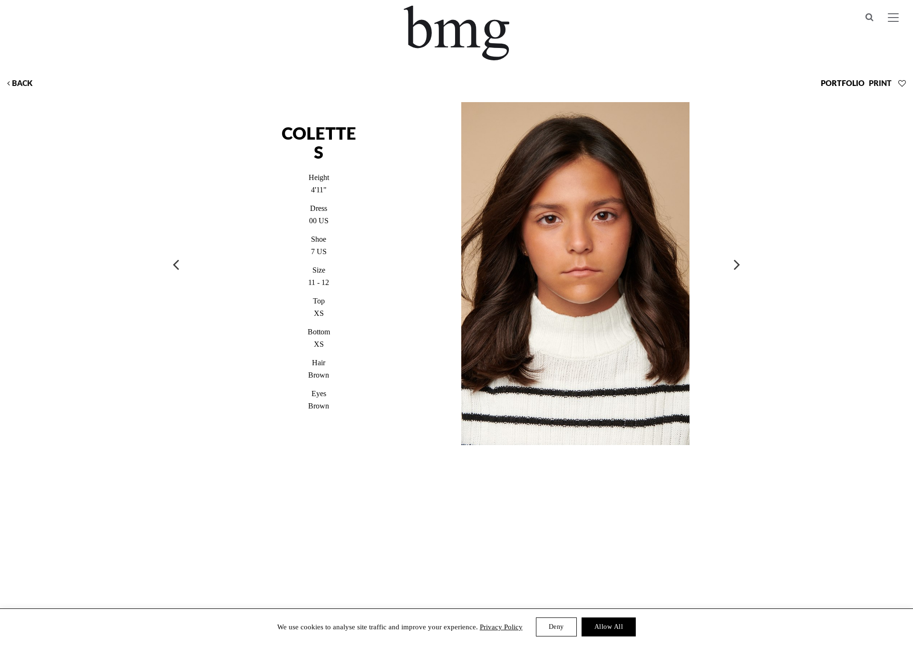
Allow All (608, 626)
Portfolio (842, 83)
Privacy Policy (501, 627)
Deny (556, 626)
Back (21, 83)
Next (737, 264)
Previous (175, 264)
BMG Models (456, 33)
